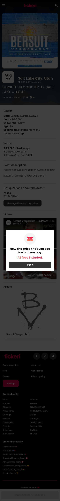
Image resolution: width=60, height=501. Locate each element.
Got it (30, 264)
